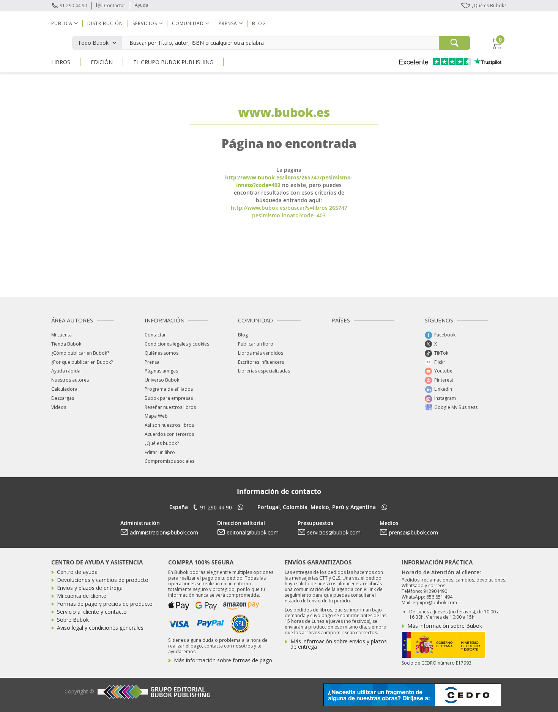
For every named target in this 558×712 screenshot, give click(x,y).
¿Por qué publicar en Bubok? (82, 362)
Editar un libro (160, 452)
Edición (102, 62)
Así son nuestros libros (169, 425)
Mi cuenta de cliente (81, 595)
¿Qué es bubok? (162, 443)
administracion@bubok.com (164, 532)
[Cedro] (412, 694)
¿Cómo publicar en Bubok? (80, 353)
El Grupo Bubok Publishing (173, 62)
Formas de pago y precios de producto (105, 603)
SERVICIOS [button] (144, 23)
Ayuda (141, 5)
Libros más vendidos (260, 353)
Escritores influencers (261, 362)
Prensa (152, 362)
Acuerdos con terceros (169, 434)
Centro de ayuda (77, 571)
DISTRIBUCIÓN (105, 23)
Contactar (114, 5)
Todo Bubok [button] (93, 42)
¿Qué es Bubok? (489, 5)
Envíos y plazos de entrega (90, 587)
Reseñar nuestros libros (170, 407)
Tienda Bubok (66, 344)
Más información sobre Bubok (444, 625)
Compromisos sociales (169, 461)
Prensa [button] (228, 23)
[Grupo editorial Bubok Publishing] (153, 691)
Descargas (62, 398)
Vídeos (58, 407)
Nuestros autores (70, 380)
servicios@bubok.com (334, 532)
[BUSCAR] (454, 43)
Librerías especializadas (264, 371)
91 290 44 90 (73, 5)
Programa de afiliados (169, 389)
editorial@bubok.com (253, 532)
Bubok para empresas (169, 398)
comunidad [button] (188, 23)
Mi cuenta (61, 335)
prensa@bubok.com (413, 532)
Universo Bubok (162, 380)
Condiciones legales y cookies (177, 344)
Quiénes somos (161, 353)
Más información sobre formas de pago (223, 660)
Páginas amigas (161, 371)
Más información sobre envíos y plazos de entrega (338, 644)
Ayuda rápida (65, 371)
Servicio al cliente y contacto (92, 611)
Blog (259, 23)
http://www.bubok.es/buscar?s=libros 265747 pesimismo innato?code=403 (289, 211)
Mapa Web (156, 416)
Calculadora (64, 389)
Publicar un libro (255, 344)
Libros (60, 62)
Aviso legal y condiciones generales (100, 627)
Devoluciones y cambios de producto (102, 579)
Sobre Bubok (73, 619)
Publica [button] (62, 23)
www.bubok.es (284, 112)
